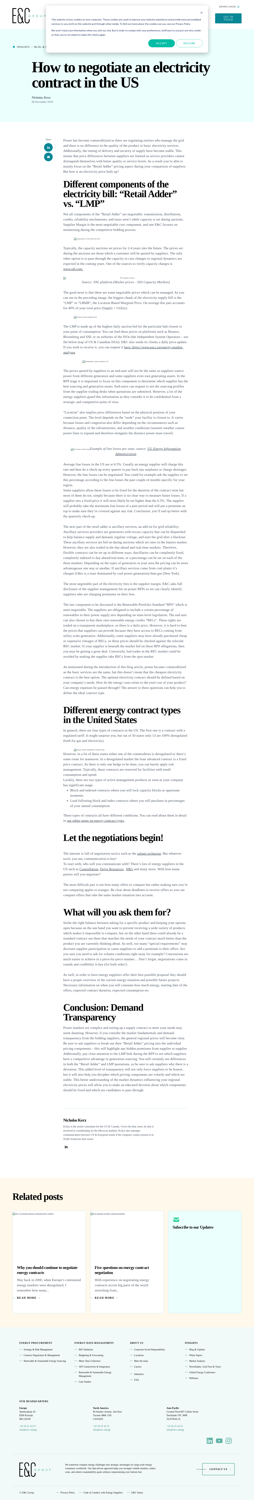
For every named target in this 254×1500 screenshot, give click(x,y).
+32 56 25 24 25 (27, 1426)
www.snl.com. (73, 269)
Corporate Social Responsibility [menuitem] (149, 1349)
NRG (129, 869)
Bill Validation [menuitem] (86, 1349)
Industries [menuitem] (139, 1374)
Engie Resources (111, 869)
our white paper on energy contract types (95, 820)
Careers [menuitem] (137, 1366)
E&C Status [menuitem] (137, 1492)
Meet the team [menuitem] (141, 1361)
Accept (161, 43)
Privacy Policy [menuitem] (67, 1492)
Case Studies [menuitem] (85, 1381)
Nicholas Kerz (41, 97)
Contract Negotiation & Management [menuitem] (42, 1355)
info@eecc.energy (28, 1429)
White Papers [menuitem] (195, 1355)
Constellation (88, 869)
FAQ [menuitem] (136, 1380)
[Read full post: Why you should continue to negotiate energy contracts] (49, 1235)
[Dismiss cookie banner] (201, 13)
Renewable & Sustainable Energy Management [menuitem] (95, 1374)
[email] (48, 157)
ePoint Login (227, 7)
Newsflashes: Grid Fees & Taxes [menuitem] (205, 1366)
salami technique (149, 853)
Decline (189, 43)
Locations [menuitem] (139, 1355)
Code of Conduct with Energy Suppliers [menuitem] (103, 1492)
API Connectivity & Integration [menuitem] (94, 1366)
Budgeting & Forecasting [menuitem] (91, 1355)
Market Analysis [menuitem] (197, 1361)
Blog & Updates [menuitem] (197, 1349)
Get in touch (228, 18)
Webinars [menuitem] (193, 1378)
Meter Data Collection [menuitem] (89, 1361)
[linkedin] (48, 147)
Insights (23, 47)
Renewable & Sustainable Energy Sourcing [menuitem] (45, 1361)
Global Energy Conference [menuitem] (202, 1372)
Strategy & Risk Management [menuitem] (38, 1349)
